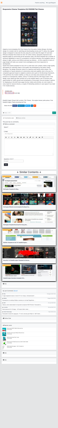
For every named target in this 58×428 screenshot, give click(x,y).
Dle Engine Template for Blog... (11, 189)
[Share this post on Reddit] (35, 106)
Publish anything (39, 2)
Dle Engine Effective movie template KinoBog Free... (16, 207)
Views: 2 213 (7, 112)
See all (15, 290)
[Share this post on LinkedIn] (32, 106)
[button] (51, 3)
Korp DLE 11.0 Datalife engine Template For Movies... (16, 260)
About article (21, 118)
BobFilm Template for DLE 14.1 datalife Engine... (15, 242)
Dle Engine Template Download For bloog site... (15, 224)
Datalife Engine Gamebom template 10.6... (14, 278)
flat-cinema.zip (9, 93)
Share (15, 105)
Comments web (9, 118)
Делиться (21, 105)
